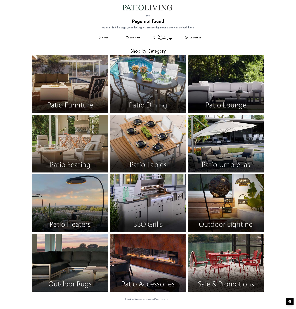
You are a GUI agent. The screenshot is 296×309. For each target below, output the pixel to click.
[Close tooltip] (291, 292)
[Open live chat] (290, 301)
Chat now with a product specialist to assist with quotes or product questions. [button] (268, 293)
